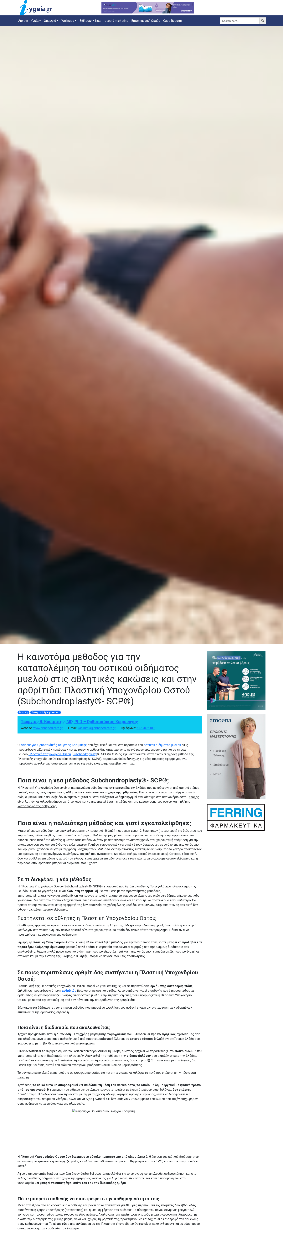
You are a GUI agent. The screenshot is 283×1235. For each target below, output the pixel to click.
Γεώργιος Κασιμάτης (72, 745)
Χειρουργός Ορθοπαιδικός (38, 745)
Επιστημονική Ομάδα (145, 21)
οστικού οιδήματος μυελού (162, 745)
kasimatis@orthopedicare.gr (97, 728)
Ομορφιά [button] (50, 21)
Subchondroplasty (85, 754)
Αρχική (23, 21)
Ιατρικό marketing (116, 21)
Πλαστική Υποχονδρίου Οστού (49, 754)
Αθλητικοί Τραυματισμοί (45, 712)
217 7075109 (145, 728)
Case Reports (172, 21)
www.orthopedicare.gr (48, 728)
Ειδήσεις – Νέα (90, 21)
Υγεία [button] (35, 21)
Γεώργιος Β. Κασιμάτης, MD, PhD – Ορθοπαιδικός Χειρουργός (79, 721)
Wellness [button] (67, 21)
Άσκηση (23, 712)
